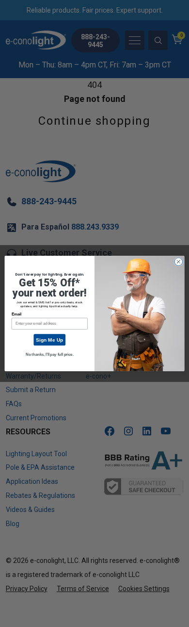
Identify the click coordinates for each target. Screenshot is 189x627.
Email (16, 314)
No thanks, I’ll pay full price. (49, 354)
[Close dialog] (178, 262)
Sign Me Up (49, 340)
